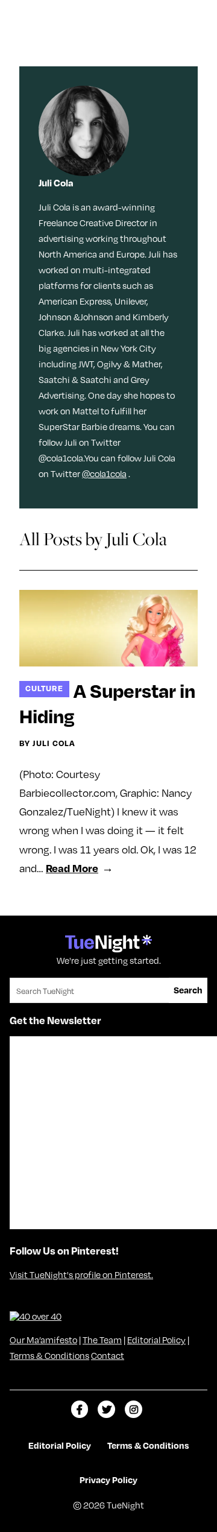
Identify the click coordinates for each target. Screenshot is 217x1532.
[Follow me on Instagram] (133, 1409)
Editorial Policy (156, 1340)
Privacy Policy (108, 1479)
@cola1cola (104, 473)
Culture (44, 688)
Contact (107, 1355)
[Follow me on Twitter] (106, 1409)
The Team (102, 1340)
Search (188, 989)
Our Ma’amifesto (43, 1340)
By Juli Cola (47, 743)
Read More (72, 868)
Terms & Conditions (49, 1355)
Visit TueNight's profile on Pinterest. (81, 1274)
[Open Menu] (195, 14)
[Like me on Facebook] (80, 1409)
